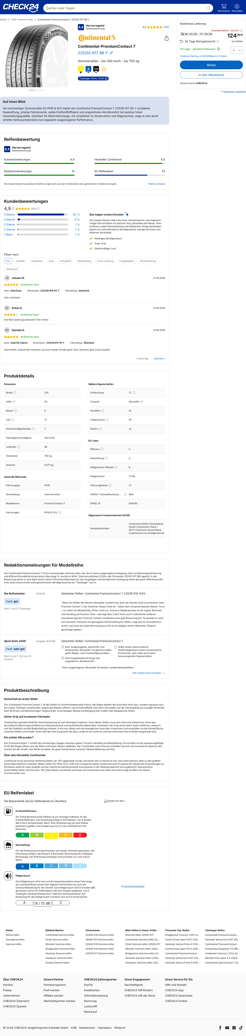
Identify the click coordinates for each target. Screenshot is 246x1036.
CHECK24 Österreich (16, 1001)
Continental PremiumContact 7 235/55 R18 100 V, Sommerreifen (222, 934)
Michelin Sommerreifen (58, 944)
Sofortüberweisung (96, 995)
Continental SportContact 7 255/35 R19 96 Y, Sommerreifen (222, 962)
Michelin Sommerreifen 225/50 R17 (142, 948)
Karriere (8, 984)
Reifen (3, 19)
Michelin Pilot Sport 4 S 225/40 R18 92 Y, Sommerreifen (222, 958)
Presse (7, 990)
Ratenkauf (90, 1011)
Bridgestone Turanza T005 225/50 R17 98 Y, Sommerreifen (182, 934)
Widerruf (119, 1027)
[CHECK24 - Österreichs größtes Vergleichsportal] (21, 8)
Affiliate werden (53, 995)
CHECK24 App (174, 990)
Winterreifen (12, 934)
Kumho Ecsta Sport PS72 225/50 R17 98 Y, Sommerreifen (182, 939)
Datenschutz (87, 1027)
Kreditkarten (92, 990)
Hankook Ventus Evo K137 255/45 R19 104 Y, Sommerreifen (222, 939)
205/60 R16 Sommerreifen (100, 934)
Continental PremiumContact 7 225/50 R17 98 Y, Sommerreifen (182, 953)
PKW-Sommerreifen (22, 19)
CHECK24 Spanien (15, 1006)
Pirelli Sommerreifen (57, 939)
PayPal (88, 984)
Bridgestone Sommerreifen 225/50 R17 (142, 953)
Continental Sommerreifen (60, 934)
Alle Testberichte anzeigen (146, 672)
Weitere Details (157, 183)
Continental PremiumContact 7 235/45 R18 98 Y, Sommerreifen (222, 944)
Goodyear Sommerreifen (59, 958)
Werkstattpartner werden (59, 1001)
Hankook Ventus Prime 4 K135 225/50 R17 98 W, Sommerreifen (182, 944)
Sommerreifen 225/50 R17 (139, 934)
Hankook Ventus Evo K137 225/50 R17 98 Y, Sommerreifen (182, 958)
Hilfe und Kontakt (176, 984)
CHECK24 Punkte (176, 1001)
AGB (73, 1027)
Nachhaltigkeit (134, 984)
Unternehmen (11, 995)
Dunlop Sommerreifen (58, 962)
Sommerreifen (14, 944)
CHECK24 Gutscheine (178, 995)
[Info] (14, 392)
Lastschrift (90, 1006)
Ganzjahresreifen (15, 939)
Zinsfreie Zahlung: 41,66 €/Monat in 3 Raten (203, 56)
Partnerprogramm (55, 984)
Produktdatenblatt (133, 886)
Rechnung (90, 1001)
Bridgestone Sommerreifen (60, 948)
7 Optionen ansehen (233, 91)
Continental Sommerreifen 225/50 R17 (142, 939)
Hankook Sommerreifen (59, 953)
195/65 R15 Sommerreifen (99, 939)
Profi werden (52, 990)
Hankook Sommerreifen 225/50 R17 (142, 958)
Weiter (211, 65)
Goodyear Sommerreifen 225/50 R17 (142, 962)
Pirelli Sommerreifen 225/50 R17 (142, 944)
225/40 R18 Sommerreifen (100, 944)
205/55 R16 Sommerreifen (100, 948)
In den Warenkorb (211, 75)
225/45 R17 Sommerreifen (100, 953)
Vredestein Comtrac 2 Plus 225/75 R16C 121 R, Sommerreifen (222, 953)
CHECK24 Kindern (139, 990)
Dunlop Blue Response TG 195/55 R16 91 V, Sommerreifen (222, 948)
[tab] (32, 90)
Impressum (105, 1027)
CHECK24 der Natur (140, 995)
